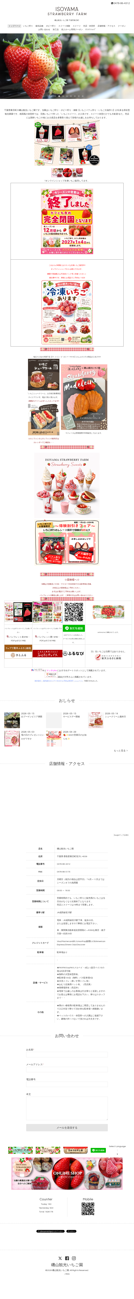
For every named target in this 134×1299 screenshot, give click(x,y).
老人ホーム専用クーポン (72, 30)
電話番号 (31, 1079)
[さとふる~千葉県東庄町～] (18, 658)
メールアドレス (35, 1064)
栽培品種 (39, 26)
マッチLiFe (51, 670)
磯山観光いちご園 (67, 1265)
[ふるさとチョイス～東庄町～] (47, 657)
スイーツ (77, 26)
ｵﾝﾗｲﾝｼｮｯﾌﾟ (90, 30)
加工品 (56, 30)
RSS (68, 1274)
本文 (28, 1094)
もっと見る (120, 750)
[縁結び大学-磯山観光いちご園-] (51, 677)
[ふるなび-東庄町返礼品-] (74, 656)
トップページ (14, 26)
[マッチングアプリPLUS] (37, 670)
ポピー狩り (51, 26)
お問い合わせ (44, 30)
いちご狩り (28, 26)
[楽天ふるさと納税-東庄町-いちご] (108, 660)
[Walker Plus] (108, 618)
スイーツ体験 (64, 26)
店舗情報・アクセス (106, 26)
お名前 (30, 1050)
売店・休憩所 (89, 26)
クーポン (122, 26)
